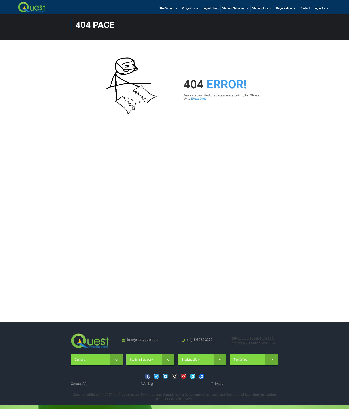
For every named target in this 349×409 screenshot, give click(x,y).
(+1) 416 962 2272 (198, 339)
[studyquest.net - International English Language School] (31, 7)
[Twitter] (156, 376)
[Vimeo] (192, 376)
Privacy (217, 383)
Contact (305, 8)
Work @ (147, 383)
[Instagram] (174, 376)
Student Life (260, 8)
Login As (319, 8)
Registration (284, 8)
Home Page (198, 98)
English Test (210, 8)
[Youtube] (183, 376)
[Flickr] (201, 376)
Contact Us (79, 383)
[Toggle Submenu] (116, 359)
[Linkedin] (165, 376)
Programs (188, 8)
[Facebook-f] (147, 376)
